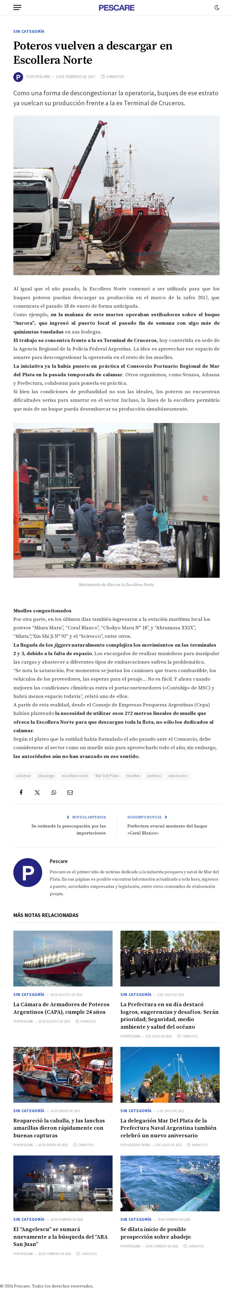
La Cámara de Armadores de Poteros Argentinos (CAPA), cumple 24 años (61, 1008)
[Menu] (17, 7)
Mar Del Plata (107, 775)
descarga (46, 775)
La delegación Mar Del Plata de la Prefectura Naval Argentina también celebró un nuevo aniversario (168, 1128)
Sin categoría (29, 31)
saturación (177, 775)
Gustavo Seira (138, 1145)
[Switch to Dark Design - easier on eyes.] (216, 7)
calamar (23, 775)
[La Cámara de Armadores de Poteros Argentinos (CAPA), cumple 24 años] (63, 958)
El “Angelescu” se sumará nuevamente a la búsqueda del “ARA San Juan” (60, 1237)
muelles (133, 775)
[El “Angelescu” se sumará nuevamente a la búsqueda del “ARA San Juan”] (63, 1183)
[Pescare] (116, 7)
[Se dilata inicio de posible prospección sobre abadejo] (170, 1183)
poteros (154, 775)
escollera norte (75, 775)
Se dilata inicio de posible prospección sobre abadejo (155, 1233)
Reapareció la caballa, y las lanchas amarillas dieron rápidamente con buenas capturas (59, 1128)
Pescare (42, 76)
